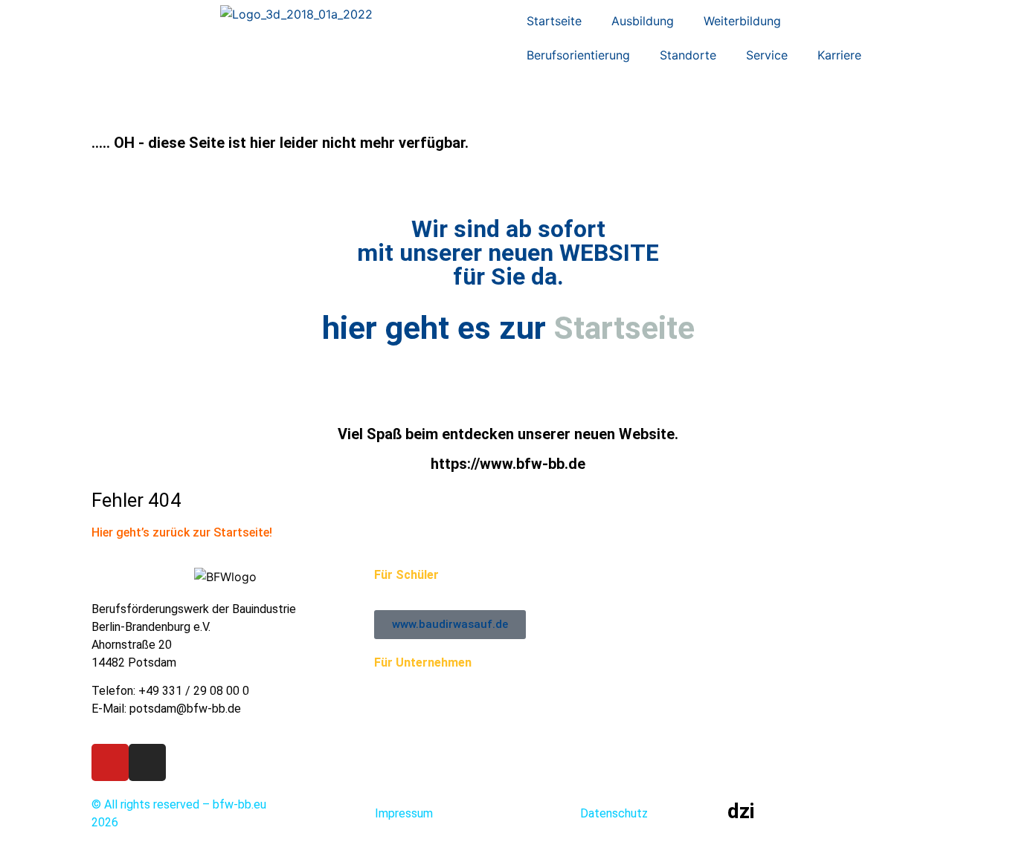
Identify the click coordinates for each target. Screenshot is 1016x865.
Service (767, 55)
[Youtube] (110, 762)
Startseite (554, 20)
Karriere (839, 55)
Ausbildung (642, 20)
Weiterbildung (742, 20)
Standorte (688, 55)
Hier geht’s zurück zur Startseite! (181, 532)
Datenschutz (614, 813)
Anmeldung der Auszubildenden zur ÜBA (477, 680)
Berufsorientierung (578, 55)
